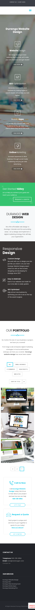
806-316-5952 (16, 558)
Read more (17, 64)
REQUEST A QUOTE (22, 199)
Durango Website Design (10, 580)
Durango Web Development (11, 584)
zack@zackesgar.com (15, 561)
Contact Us (13, 2)
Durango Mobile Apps (9, 586)
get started (17, 534)
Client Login (21, 2)
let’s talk (17, 505)
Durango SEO (7, 582)
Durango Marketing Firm (10, 588)
